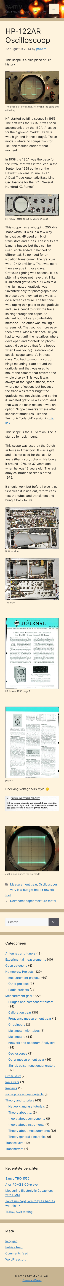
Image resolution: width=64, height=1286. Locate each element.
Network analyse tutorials (26, 1106)
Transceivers (14, 1143)
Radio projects (18, 990)
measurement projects (24, 977)
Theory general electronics (27, 1137)
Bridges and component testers (30, 1002)
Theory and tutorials (19, 1100)
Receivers (12, 1082)
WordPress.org (15, 1259)
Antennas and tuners (20, 953)
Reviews (11, 1088)
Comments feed (16, 1253)
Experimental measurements (25, 959)
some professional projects (24, 1094)
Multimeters (16, 1037)
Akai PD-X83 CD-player (22, 1184)
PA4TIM (14, 7)
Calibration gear (19, 1012)
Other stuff (13, 1076)
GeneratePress (32, 1280)
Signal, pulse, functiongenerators (31, 1065)
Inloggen (11, 1241)
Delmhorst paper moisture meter (33, 901)
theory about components (26, 1118)
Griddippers (16, 1024)
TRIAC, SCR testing (19, 1212)
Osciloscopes (48, 884)
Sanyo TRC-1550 (17, 1178)
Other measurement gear (26, 1059)
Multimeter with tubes (24, 1030)
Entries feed (14, 1247)
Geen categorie (16, 965)
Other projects (18, 984)
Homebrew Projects (19, 971)
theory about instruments (26, 1124)
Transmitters (14, 1149)
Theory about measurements (29, 1130)
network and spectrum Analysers (31, 1043)
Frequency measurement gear (29, 1018)
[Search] (54, 922)
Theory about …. (20, 1112)
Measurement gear (23, 884)
